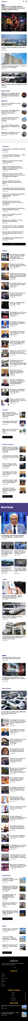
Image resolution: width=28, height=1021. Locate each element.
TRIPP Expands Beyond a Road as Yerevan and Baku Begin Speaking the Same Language (18, 275)
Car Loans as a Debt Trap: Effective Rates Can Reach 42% (13, 712)
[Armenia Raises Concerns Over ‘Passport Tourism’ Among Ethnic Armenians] (5, 857)
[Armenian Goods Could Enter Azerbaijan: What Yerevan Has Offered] (5, 344)
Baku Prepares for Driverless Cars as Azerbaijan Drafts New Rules (7, 552)
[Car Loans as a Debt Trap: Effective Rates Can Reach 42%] (14, 700)
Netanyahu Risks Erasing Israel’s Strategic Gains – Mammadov (18, 285)
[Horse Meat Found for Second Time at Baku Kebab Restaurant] (5, 780)
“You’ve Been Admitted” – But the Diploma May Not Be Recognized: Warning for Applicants (12, 597)
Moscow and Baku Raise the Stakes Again (17, 303)
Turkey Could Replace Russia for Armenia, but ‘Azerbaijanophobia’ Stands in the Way (17, 381)
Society (16, 548)
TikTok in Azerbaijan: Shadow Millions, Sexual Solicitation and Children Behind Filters (13, 8)
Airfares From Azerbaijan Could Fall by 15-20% (13, 48)
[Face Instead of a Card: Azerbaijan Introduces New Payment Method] (5, 751)
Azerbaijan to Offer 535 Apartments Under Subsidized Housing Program (13, 188)
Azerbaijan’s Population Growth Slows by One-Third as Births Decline (17, 789)
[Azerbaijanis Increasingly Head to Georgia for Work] (23, 458)
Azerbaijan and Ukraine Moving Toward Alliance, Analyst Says (17, 323)
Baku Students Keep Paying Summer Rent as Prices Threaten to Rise (17, 798)
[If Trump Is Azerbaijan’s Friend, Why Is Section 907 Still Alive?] (5, 392)
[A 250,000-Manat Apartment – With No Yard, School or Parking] (14, 59)
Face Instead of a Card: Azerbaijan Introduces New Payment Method (13, 226)
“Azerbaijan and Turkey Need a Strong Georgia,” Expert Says (17, 333)
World (3, 289)
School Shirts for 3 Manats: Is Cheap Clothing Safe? (20, 552)
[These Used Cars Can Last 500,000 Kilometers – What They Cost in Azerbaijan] (5, 742)
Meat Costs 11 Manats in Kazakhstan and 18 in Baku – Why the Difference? (13, 195)
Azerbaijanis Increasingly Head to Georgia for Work (13, 238)
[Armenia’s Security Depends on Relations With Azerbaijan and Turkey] (5, 372)
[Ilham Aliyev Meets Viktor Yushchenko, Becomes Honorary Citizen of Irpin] (5, 353)
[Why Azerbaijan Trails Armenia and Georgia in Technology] (23, 466)
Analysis (3, 260)
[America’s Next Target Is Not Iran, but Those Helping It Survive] (5, 295)
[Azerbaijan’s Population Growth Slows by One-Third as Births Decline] (5, 790)
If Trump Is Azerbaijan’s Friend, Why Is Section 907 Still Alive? (17, 391)
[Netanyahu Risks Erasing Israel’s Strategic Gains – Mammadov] (5, 286)
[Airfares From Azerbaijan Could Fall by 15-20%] (14, 40)
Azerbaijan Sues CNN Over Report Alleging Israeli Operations (18, 314)
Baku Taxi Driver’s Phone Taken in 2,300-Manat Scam (10, 431)
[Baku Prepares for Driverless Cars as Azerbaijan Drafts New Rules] (7, 545)
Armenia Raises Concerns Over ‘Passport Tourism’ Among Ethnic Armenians (18, 856)
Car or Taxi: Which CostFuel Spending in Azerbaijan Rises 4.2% (10, 126)
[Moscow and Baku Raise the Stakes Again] (5, 305)
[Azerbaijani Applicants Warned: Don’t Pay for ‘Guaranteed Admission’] (5, 828)
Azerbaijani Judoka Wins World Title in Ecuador (10, 422)
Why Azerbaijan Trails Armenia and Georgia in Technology (9, 465)
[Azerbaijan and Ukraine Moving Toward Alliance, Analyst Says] (5, 324)
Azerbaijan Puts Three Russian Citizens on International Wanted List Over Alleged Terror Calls (18, 362)
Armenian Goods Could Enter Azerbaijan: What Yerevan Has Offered (17, 342)
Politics (3, 279)
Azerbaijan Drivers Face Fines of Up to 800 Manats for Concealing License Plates (18, 722)
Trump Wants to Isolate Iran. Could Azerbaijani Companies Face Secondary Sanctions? (17, 256)
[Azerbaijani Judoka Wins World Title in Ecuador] (23, 423)
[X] (15, 967)
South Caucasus (4, 860)
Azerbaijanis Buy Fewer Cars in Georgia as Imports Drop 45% (7, 570)
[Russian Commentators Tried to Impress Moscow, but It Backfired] (5, 266)
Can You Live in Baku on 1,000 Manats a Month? (10, 104)
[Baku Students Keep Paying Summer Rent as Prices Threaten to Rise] (5, 799)
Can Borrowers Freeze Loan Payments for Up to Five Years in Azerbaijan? (12, 202)
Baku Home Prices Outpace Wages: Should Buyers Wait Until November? (10, 912)
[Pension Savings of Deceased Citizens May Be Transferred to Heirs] (5, 819)
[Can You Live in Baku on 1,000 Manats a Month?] (24, 105)
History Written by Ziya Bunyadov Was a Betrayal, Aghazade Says (18, 400)
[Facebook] (13, 967)
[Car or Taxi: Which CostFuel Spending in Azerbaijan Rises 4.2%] (24, 126)
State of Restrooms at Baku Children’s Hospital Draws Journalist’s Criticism (10, 414)
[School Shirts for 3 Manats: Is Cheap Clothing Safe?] (20, 545)
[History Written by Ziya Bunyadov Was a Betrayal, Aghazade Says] (5, 401)
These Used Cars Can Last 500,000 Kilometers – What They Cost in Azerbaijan (18, 741)
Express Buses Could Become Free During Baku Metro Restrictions (13, 232)
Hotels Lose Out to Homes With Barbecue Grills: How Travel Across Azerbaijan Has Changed (13, 175)
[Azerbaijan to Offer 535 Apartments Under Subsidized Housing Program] (23, 897)
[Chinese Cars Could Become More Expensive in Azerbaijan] (14, 608)
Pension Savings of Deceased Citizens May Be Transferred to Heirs (12, 182)
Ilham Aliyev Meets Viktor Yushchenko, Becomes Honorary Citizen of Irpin (18, 352)
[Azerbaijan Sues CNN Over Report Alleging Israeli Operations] (5, 315)
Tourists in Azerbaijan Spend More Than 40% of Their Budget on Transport (10, 112)
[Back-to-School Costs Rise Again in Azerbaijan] (5, 809)
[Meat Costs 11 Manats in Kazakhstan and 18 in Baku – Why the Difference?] (5, 867)
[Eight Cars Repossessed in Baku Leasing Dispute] (14, 77)
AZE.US (2, 11)
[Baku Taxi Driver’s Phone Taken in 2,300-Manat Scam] (23, 432)
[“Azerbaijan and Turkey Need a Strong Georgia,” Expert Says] (5, 334)
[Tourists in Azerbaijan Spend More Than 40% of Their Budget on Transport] (24, 112)
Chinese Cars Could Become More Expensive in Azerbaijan (12, 617)
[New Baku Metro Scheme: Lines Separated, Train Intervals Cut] (14, 649)
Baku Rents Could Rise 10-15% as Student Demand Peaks (10, 133)
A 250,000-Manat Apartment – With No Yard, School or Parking (13, 66)
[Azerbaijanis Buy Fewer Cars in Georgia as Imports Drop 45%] (7, 563)
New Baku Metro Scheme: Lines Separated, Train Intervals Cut (11, 658)
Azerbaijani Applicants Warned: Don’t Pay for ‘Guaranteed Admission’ (17, 827)
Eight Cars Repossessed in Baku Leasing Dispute (14, 85)
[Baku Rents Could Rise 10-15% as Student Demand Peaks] (24, 134)
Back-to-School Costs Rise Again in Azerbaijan (18, 807)
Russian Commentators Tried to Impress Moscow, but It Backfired (18, 265)
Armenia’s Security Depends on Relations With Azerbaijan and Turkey (17, 372)
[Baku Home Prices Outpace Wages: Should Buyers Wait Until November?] (23, 913)
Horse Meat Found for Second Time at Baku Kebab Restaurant (13, 209)
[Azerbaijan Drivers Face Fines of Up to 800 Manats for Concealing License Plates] (5, 722)
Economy (3, 45)
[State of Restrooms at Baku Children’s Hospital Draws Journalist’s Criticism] (23, 415)
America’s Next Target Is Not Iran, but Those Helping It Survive (17, 294)
